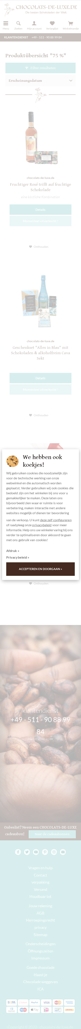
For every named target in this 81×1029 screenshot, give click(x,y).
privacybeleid (42, 525)
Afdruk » (12, 551)
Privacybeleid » (17, 557)
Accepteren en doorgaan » (40, 569)
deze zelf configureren (56, 520)
